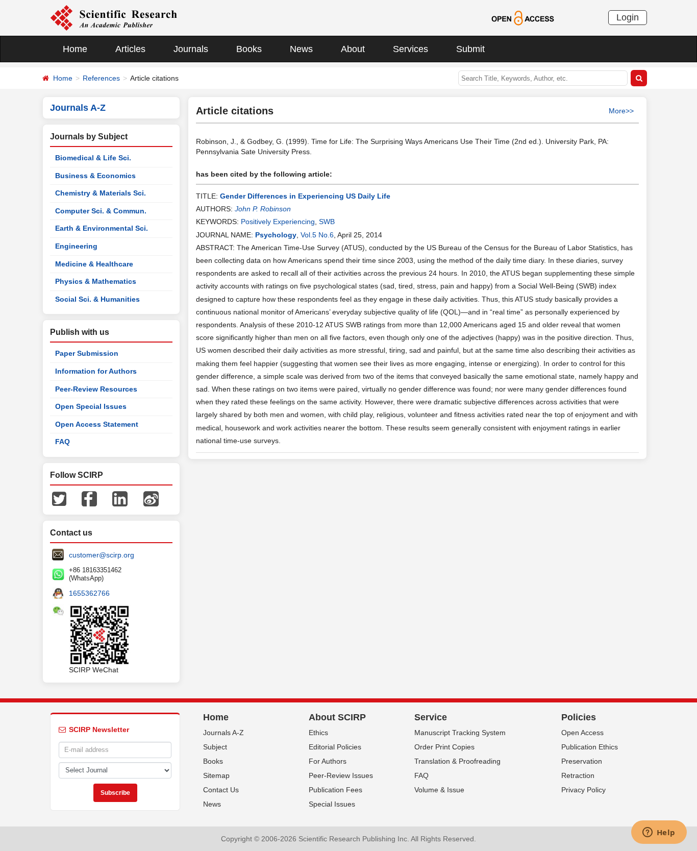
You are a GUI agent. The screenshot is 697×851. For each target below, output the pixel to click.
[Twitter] (59, 498)
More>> (621, 111)
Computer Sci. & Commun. (100, 211)
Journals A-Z (223, 732)
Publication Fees (335, 790)
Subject (215, 747)
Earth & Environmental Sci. (101, 228)
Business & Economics (95, 176)
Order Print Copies (444, 747)
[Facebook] (89, 498)
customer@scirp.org (101, 555)
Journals (190, 49)
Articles (130, 49)
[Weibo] (151, 498)
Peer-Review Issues (341, 775)
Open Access (582, 732)
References (101, 78)
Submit (470, 49)
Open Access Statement (96, 424)
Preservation (581, 761)
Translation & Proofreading (457, 761)
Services (410, 49)
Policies (578, 717)
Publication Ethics (589, 747)
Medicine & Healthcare (94, 264)
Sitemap (216, 775)
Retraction (577, 775)
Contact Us (221, 790)
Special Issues (332, 804)
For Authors (327, 761)
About (353, 49)
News (301, 49)
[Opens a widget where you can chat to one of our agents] (659, 833)
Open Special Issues (91, 406)
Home (75, 49)
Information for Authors (96, 371)
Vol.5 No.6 (317, 235)
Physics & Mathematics (95, 281)
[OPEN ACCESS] (523, 17)
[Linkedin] (120, 498)
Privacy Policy (583, 790)
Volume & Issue (439, 790)
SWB (327, 221)
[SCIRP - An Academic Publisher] (113, 17)
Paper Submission (86, 353)
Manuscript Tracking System (460, 732)
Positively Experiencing (278, 221)
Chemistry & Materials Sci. (100, 193)
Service (430, 717)
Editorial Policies (335, 747)
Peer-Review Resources (96, 389)
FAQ (62, 441)
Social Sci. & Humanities (97, 299)
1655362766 (89, 593)
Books (249, 49)
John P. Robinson (263, 209)
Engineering (76, 246)
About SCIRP (337, 717)
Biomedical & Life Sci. (93, 158)
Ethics (318, 732)
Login (627, 17)
